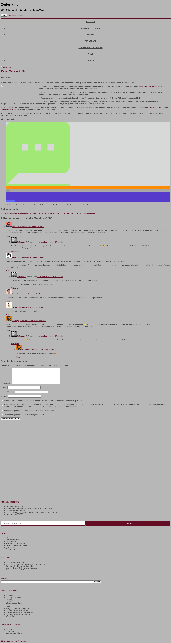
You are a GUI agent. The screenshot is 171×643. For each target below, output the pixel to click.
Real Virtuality (11, 605)
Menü (4, 15)
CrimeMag (9, 595)
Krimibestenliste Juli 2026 (15, 510)
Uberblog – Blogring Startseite (17, 610)
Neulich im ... (58, 205)
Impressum (10, 631)
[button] (38, 185)
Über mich (9, 629)
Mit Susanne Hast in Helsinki (16, 570)
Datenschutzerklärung (14, 633)
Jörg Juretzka (11, 547)
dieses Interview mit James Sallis (151, 86)
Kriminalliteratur (90, 28)
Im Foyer (90, 22)
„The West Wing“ (155, 107)
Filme (90, 54)
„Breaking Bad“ (7, 109)
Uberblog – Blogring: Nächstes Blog (19, 614)
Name (4, 387)
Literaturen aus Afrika (13, 603)
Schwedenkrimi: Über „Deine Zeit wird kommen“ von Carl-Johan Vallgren (32, 512)
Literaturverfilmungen (91, 48)
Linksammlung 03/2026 (14, 514)
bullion (15, 227)
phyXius (15, 257)
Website (4, 396)
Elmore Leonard (11, 549)
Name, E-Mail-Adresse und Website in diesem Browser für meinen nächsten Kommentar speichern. (43, 401)
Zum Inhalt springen (15, 15)
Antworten (10, 236)
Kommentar (6, 383)
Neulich (90, 61)
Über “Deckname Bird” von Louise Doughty (21, 568)
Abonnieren (128, 523)
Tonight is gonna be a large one (17, 609)
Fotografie (90, 41)
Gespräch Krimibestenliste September (20, 566)
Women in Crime (12, 538)
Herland (9, 599)
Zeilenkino (10, 4)
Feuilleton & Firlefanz (13, 597)
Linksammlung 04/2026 (14, 507)
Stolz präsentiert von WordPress (14, 641)
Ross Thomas (11, 542)
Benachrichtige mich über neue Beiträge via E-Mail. (24, 415)
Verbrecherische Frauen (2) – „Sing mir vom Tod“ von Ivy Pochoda (30, 508)
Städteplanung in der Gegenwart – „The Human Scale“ (24, 213)
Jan (13, 294)
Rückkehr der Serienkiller (15, 562)
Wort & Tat (10, 616)
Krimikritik (9, 601)
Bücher (90, 35)
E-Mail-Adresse (7, 392)
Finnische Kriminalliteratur (15, 543)
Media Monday (92, 205)
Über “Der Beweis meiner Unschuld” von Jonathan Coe (25, 564)
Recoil (8, 607)
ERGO (14, 307)
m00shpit (15, 321)
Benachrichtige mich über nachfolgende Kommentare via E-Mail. (29, 411)
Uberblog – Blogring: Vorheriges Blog (19, 612)
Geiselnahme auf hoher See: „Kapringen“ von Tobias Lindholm (73, 213)
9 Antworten (5, 77)
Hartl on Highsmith (12, 540)
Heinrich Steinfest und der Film (17, 545)
